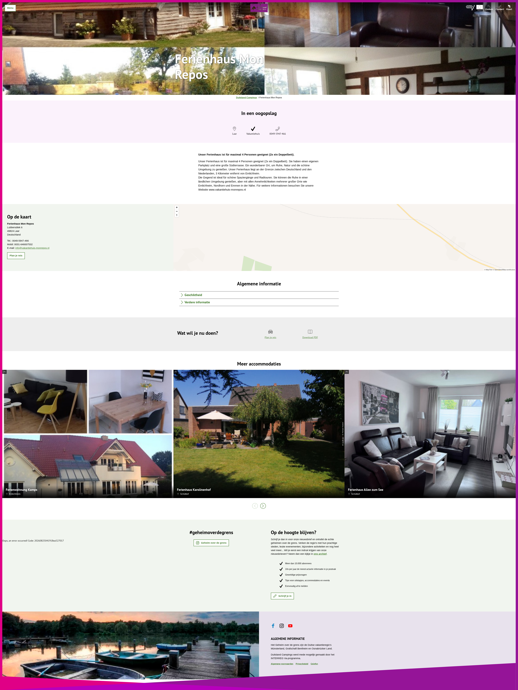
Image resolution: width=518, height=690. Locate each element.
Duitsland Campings (246, 97)
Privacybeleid (302, 663)
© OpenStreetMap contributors (504, 269)
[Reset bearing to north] (177, 215)
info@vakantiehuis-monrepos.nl (32, 248)
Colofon (314, 663)
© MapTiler (488, 269)
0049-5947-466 (278, 133)
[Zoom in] (177, 207)
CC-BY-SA (343, 440)
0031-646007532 (23, 244)
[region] (344, 237)
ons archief (320, 554)
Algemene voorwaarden (282, 663)
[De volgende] (263, 506)
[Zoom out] (177, 211)
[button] (16, 255)
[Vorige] (255, 506)
